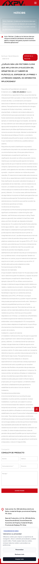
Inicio (4, 21)
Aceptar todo (19, 559)
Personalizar (19, 549)
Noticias (10, 21)
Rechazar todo (19, 554)
